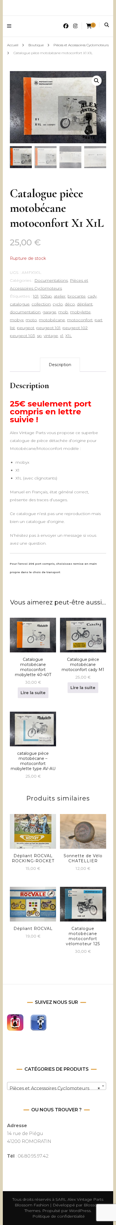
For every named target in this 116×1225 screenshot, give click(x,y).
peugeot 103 (22, 335)
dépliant (85, 304)
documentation (25, 312)
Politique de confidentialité (58, 1216)
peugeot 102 (75, 327)
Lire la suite (33, 692)
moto (31, 319)
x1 (61, 335)
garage (49, 312)
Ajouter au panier (33, 732)
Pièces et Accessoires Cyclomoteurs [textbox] (55, 1088)
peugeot (25, 327)
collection (41, 304)
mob (63, 312)
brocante (77, 296)
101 (36, 296)
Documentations (51, 280)
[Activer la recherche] (106, 25)
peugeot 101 (48, 327)
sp (39, 335)
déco (70, 304)
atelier (60, 296)
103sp (46, 296)
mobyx (17, 319)
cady (92, 296)
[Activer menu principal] (10, 26)
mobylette (80, 312)
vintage (51, 335)
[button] (97, 81)
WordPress (80, 1210)
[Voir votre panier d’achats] (89, 26)
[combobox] (56, 1086)
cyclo (58, 304)
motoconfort (80, 319)
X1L (68, 335)
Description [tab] (60, 364)
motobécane (52, 319)
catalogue (20, 304)
